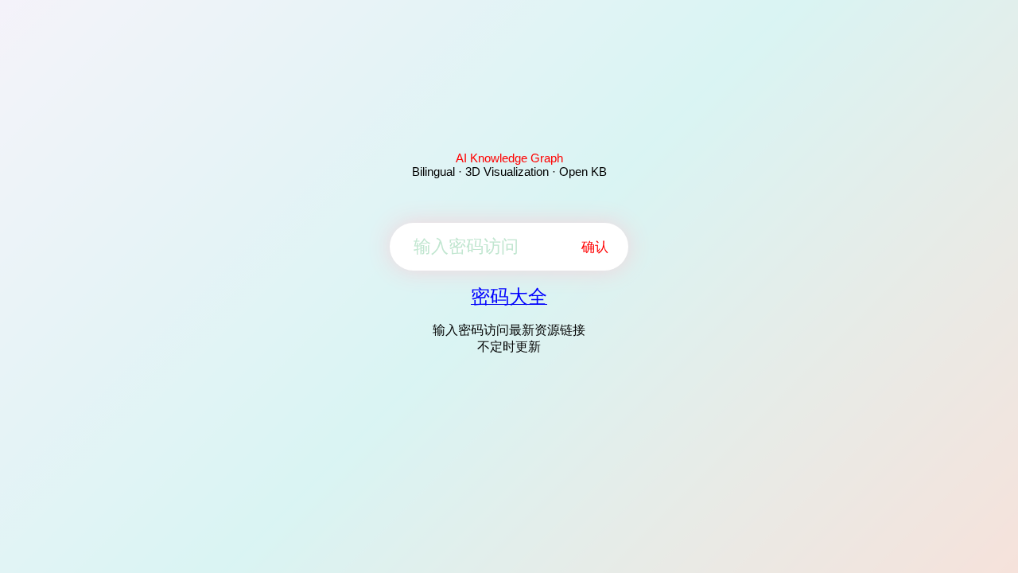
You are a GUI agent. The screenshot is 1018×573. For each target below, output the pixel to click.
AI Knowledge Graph (509, 158)
